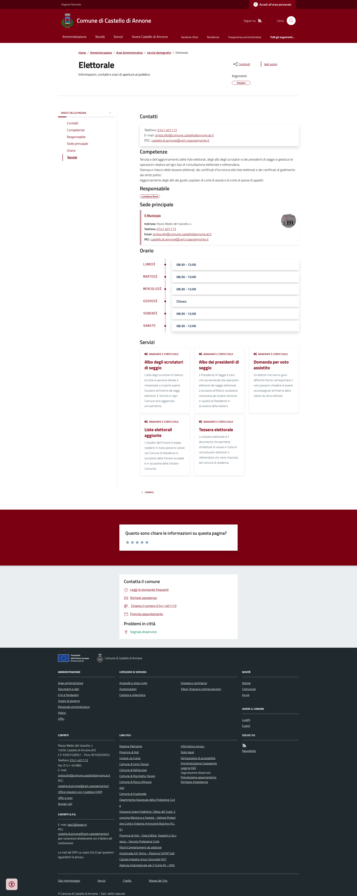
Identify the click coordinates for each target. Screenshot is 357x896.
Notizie (246, 683)
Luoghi (246, 720)
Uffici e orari (65, 798)
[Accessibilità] (12, 884)
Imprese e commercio (194, 683)
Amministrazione (74, 36)
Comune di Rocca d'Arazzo (135, 782)
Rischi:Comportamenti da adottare (140, 847)
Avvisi (245, 695)
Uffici (61, 718)
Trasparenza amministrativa (244, 37)
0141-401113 (79, 760)
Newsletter (249, 751)
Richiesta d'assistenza (194, 782)
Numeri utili (65, 804)
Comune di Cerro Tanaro (134, 764)
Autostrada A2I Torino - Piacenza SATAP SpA (147, 853)
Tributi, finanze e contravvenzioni (201, 689)
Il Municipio (152, 215)
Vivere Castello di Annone (150, 36)
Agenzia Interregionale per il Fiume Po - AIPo (147, 865)
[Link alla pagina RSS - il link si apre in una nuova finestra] (260, 20)
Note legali (187, 752)
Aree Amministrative (129, 52)
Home (82, 52)
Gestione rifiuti (189, 37)
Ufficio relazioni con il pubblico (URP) (80, 792)
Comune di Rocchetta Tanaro (137, 776)
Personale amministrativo (74, 707)
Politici (62, 713)
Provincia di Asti (129, 752)
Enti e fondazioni (68, 695)
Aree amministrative (70, 683)
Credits (127, 880)
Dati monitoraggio (69, 880)
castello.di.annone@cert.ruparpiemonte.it (180, 140)
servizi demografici (159, 52)
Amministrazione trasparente (199, 763)
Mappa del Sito (158, 880)
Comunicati (249, 689)
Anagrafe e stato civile (133, 683)
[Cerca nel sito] (290, 20)
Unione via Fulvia (129, 758)
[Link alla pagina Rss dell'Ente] (244, 745)
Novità (100, 36)
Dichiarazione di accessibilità (198, 758)
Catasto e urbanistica (132, 695)
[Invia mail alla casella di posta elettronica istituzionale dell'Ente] (84, 775)
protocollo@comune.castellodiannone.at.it (184, 135)
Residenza (213, 37)
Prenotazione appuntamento (198, 777)
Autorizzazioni (127, 689)
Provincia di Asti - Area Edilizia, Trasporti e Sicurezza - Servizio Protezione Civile (147, 838)
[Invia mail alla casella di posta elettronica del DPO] (77, 824)
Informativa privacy (193, 746)
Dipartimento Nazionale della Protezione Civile (147, 802)
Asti (121, 788)
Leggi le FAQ (188, 768)
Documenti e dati (68, 689)
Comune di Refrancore (133, 770)
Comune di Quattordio (132, 794)
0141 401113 (167, 130)
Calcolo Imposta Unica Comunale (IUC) (142, 859)
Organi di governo (69, 701)
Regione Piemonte (71, 4)
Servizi (118, 36)
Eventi (246, 726)
